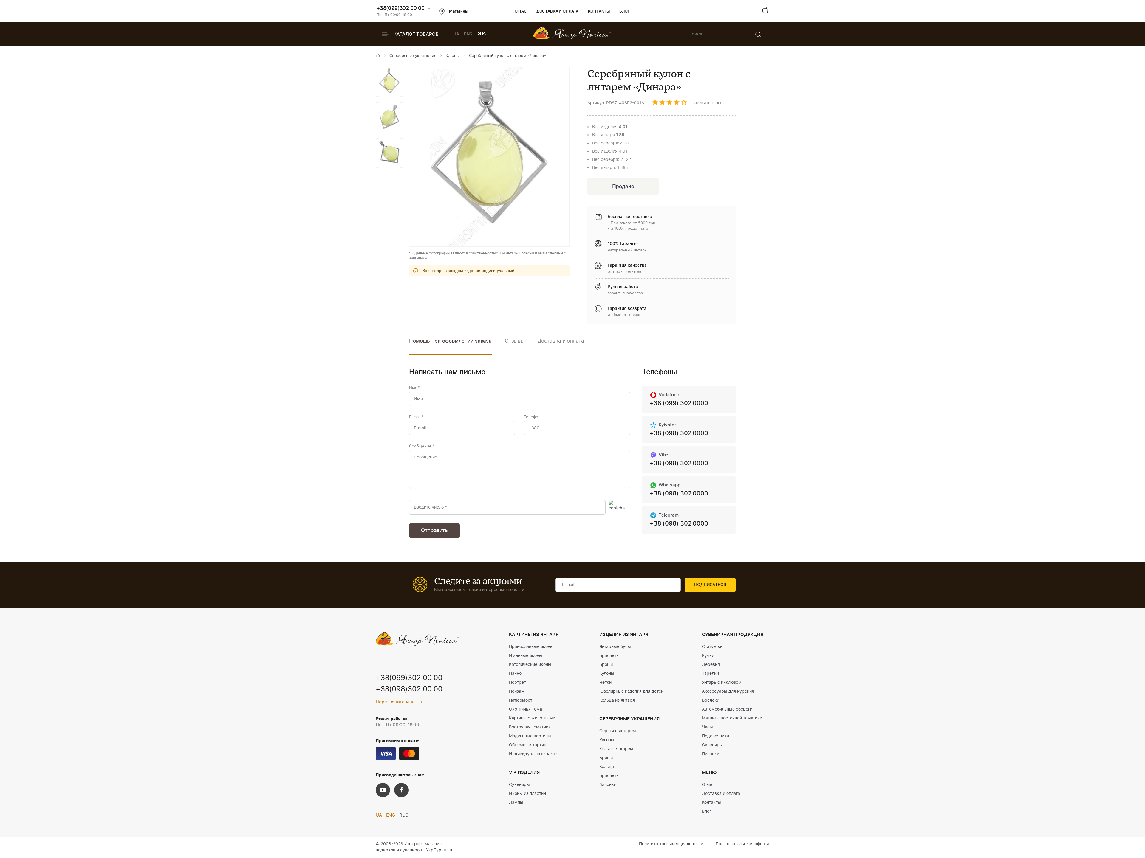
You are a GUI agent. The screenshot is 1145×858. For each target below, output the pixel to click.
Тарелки (710, 674)
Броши (606, 665)
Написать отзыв (707, 103)
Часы (707, 727)
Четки (605, 682)
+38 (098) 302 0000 (679, 433)
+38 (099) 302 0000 (679, 403)
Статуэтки (712, 647)
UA (456, 34)
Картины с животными (532, 718)
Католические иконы (530, 665)
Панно (515, 674)
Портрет (517, 682)
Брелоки (710, 700)
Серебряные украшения (412, 56)
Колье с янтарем (616, 749)
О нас (521, 11)
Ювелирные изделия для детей (631, 691)
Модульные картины (530, 736)
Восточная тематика (530, 727)
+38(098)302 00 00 (409, 689)
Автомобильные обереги (727, 709)
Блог (624, 11)
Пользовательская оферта (742, 844)
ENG (468, 34)
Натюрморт (520, 700)
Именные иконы (525, 656)
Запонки (607, 785)
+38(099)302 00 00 (401, 8)
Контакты (599, 11)
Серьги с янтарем (617, 731)
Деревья (711, 665)
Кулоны (452, 56)
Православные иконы (531, 647)
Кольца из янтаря (617, 700)
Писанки (710, 754)
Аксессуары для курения (728, 691)
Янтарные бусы (615, 647)
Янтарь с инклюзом (722, 682)
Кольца (606, 767)
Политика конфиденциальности (671, 844)
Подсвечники (715, 736)
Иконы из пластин (527, 794)
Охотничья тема (525, 709)
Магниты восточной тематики (732, 718)
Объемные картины (529, 745)
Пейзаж (517, 691)
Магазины (458, 11)
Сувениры (519, 785)
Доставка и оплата (557, 11)
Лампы (516, 803)
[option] (389, 82)
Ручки (708, 656)
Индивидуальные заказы (535, 754)
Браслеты (609, 656)
